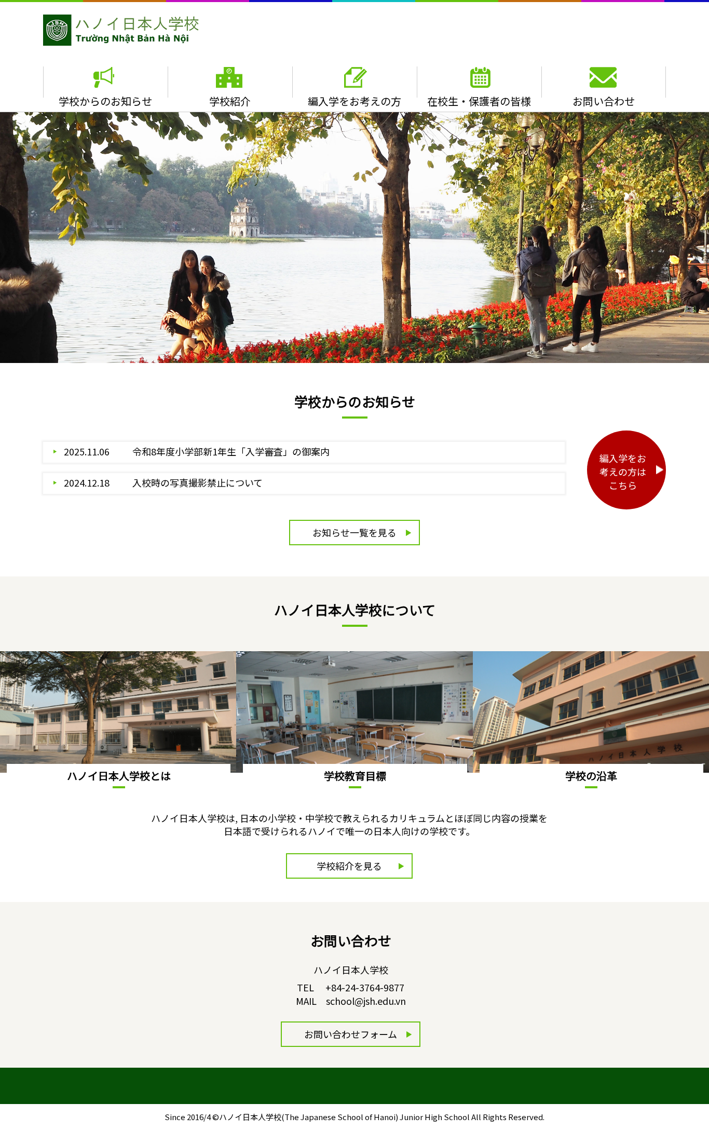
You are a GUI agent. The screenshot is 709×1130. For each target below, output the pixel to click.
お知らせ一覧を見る (354, 532)
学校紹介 (230, 101)
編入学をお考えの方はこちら (622, 471)
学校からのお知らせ (105, 101)
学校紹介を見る (349, 865)
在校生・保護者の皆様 (479, 101)
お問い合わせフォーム (350, 1034)
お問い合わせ (603, 101)
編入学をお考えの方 (354, 101)
